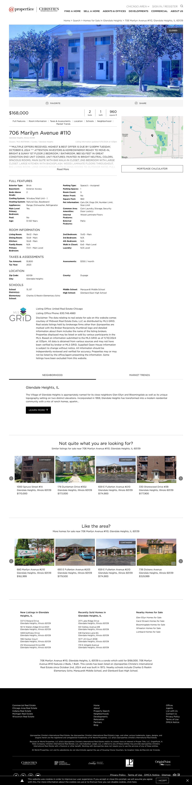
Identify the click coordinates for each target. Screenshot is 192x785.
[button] (152, 137)
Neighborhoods (101, 714)
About (97, 708)
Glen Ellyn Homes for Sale (148, 617)
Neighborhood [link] (104, 121)
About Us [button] (177, 11)
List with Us (172, 711)
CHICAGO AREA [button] (137, 6)
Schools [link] (90, 121)
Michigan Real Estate (22, 714)
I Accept (162, 780)
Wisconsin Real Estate (23, 716)
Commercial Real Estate (24, 705)
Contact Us (171, 714)
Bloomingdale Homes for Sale (150, 625)
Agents (169, 708)
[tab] (52, 375)
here (134, 782)
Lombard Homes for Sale (148, 632)
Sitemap (166, 775)
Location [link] (78, 121)
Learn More (37, 410)
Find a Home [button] (72, 11)
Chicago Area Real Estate (24, 708)
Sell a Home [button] (92, 11)
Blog (96, 725)
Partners (98, 722)
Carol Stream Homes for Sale (150, 621)
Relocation (99, 719)
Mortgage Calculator (152, 168)
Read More (63, 169)
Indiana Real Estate (21, 711)
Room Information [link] (38, 121)
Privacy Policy (173, 716)
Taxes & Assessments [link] (60, 121)
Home (96, 705)
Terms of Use (172, 719)
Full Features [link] (19, 121)
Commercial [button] (159, 11)
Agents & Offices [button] (114, 11)
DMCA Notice (172, 722)
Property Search (101, 711)
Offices (169, 705)
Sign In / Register (165, 6)
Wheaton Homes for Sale (148, 628)
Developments (138, 11)
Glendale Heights (46, 142)
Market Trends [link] (63, 124)
